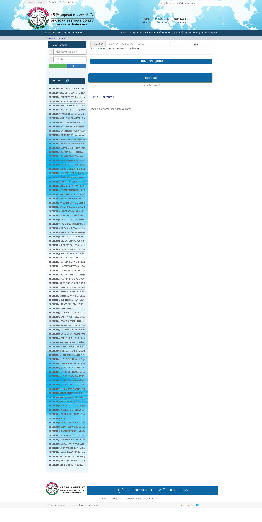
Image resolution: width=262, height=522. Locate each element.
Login (58, 66)
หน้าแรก (146, 20)
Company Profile (133, 498)
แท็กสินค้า (134, 49)
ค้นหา (194, 44)
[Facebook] (122, 505)
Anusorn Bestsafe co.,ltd (59, 505)
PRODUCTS (62, 38)
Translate (69, 2)
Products (116, 498)
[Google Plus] (128, 505)
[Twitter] (134, 505)
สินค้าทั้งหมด (162, 20)
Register (77, 66)
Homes (49, 38)
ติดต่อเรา (182, 20)
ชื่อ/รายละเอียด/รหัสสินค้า (114, 49)
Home (95, 97)
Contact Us (152, 498)
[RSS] (140, 505)
